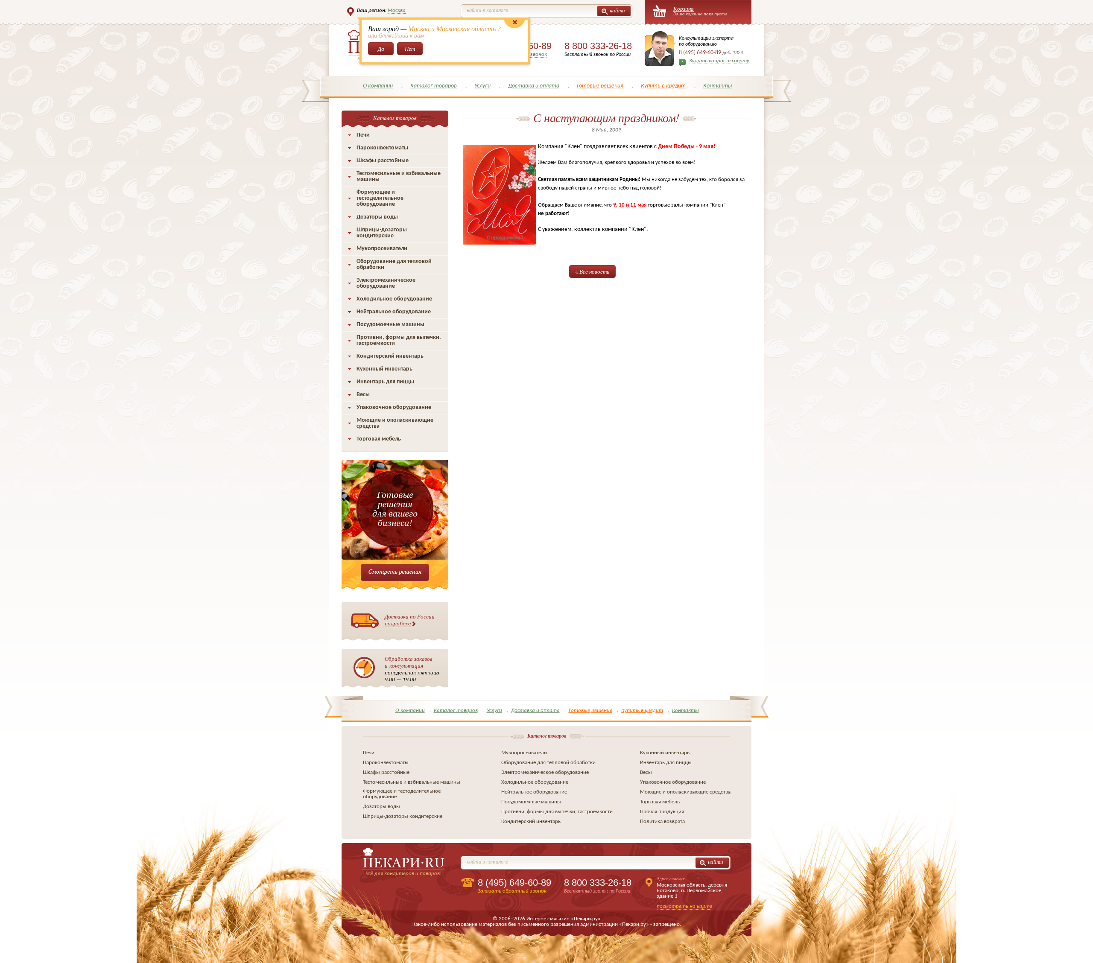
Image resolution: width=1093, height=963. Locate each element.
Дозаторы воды (377, 217)
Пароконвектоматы (382, 148)
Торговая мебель (379, 439)
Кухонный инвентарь (384, 369)
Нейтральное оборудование (394, 312)
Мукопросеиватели (382, 248)
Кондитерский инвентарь (390, 356)
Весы (363, 394)
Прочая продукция (662, 811)
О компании (378, 86)
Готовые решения (600, 86)
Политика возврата (662, 821)
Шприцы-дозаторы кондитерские (382, 233)
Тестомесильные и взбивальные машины (399, 176)
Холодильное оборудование (394, 299)
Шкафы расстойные (383, 161)
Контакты (717, 86)
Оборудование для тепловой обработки (394, 264)
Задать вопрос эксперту (719, 61)
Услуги (482, 86)
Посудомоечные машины (390, 324)
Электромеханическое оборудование (386, 283)
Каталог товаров (433, 86)
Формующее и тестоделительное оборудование (380, 198)
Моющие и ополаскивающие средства (395, 423)
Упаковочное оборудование (394, 407)
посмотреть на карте (684, 906)
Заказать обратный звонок (512, 891)
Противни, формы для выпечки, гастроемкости (399, 340)
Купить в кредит (663, 86)
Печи (363, 135)
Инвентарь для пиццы (385, 382)
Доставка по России (410, 620)
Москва (397, 10)
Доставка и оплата (533, 86)
